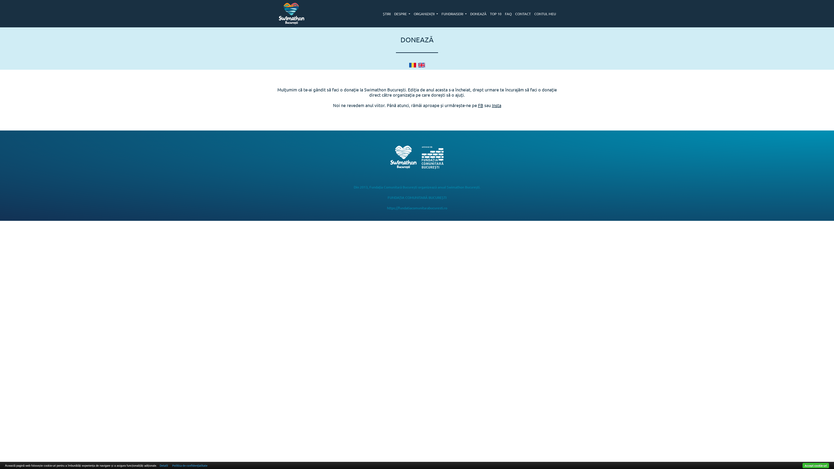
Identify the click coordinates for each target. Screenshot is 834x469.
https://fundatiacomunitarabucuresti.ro (417, 208)
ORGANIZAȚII (424, 14)
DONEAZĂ (478, 14)
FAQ (508, 14)
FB (480, 105)
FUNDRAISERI (453, 14)
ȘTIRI (387, 14)
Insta (496, 105)
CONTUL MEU (545, 14)
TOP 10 (495, 14)
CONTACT (523, 14)
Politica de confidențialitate (189, 465)
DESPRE (401, 14)
